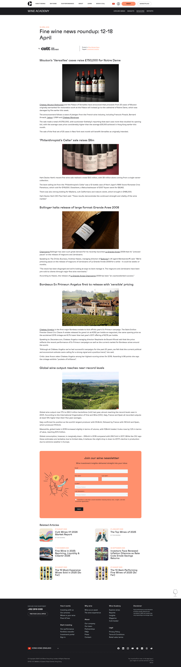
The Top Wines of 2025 (123, 532)
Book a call (100, 3)
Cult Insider (113, 621)
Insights (130, 11)
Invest (128, 3)
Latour (50, 117)
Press (87, 634)
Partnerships (90, 629)
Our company (90, 623)
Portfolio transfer (67, 632)
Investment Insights (93, 49)
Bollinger (104, 259)
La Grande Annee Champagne (83, 276)
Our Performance (67, 3)
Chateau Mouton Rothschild (52, 105)
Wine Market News (93, 47)
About (81, 3)
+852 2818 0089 (35, 609)
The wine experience (93, 613)
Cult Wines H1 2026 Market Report (66, 533)
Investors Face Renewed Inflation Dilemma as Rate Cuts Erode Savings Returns (125, 554)
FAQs (87, 632)
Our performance (67, 629)
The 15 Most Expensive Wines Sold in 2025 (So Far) (68, 572)
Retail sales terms (116, 637)
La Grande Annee (112, 252)
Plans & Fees (65, 618)
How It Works (40, 3)
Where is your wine (67, 615)
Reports (150, 11)
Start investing (66, 625)
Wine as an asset (91, 610)
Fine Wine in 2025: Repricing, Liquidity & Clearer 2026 (67, 553)
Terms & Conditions (116, 634)
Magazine (140, 11)
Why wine (53, 3)
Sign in (63, 637)
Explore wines (114, 610)
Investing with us (67, 610)
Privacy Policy (114, 632)
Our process (65, 613)
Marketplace (144, 3)
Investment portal (67, 634)
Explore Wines (119, 11)
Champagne (45, 252)
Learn (90, 3)
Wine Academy (115, 606)
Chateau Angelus (47, 330)
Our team (88, 626)
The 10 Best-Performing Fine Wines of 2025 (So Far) (123, 572)
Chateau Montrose (71, 117)
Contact (88, 637)
